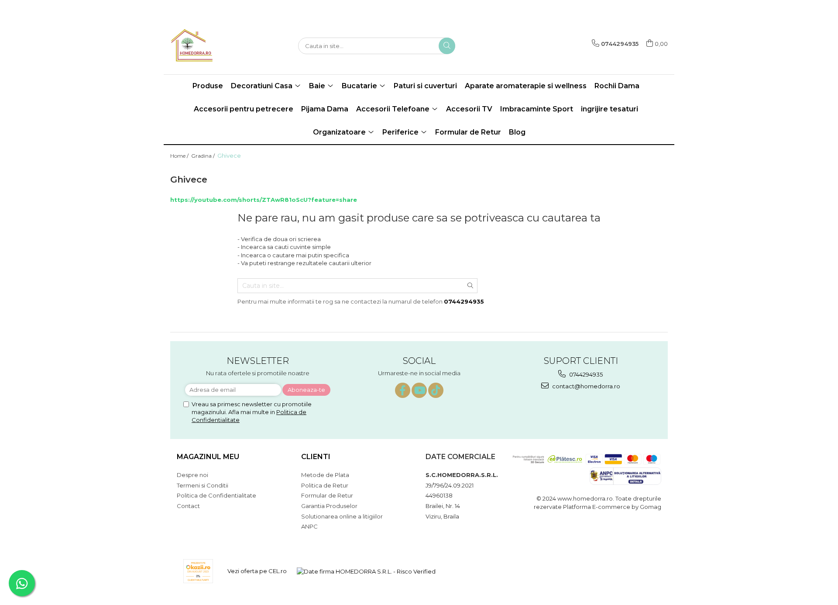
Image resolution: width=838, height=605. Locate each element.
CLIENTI (315, 457)
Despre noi (192, 474)
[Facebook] (402, 390)
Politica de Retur (324, 485)
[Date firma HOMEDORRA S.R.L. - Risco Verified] (366, 571)
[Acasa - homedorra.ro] (214, 46)
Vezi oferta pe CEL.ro (257, 570)
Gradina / (203, 155)
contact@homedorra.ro (585, 386)
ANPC (309, 526)
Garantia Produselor (329, 505)
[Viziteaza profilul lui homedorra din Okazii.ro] (198, 571)
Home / (180, 155)
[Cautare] (447, 46)
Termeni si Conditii (202, 485)
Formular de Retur (468, 132)
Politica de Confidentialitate (216, 495)
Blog (517, 132)
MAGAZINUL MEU (208, 457)
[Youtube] (419, 390)
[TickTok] (435, 390)
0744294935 (585, 374)
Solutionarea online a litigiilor (342, 516)
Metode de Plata (325, 474)
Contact (188, 505)
